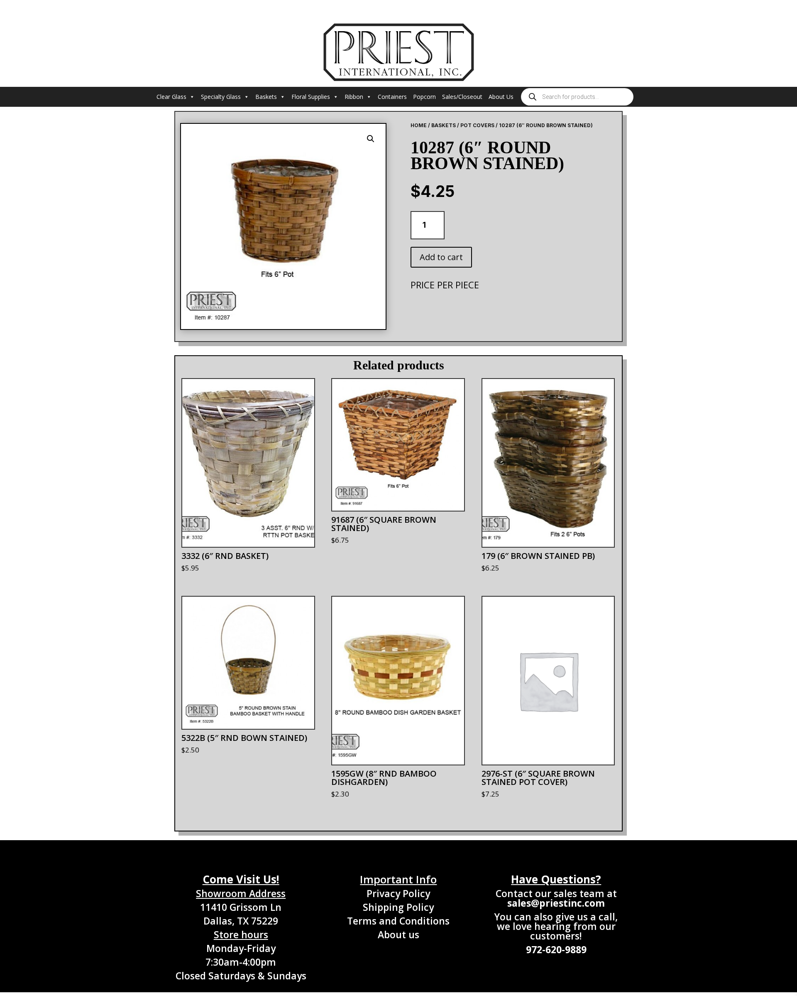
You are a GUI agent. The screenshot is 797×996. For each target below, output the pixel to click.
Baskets (266, 97)
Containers (392, 97)
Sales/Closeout (462, 97)
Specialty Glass (221, 97)
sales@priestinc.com (556, 903)
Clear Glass (171, 97)
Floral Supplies (310, 97)
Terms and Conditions (398, 920)
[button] (370, 138)
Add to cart (441, 257)
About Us (501, 97)
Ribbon (354, 97)
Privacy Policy (398, 893)
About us (398, 934)
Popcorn (424, 97)
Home (419, 125)
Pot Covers (477, 125)
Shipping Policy (398, 907)
